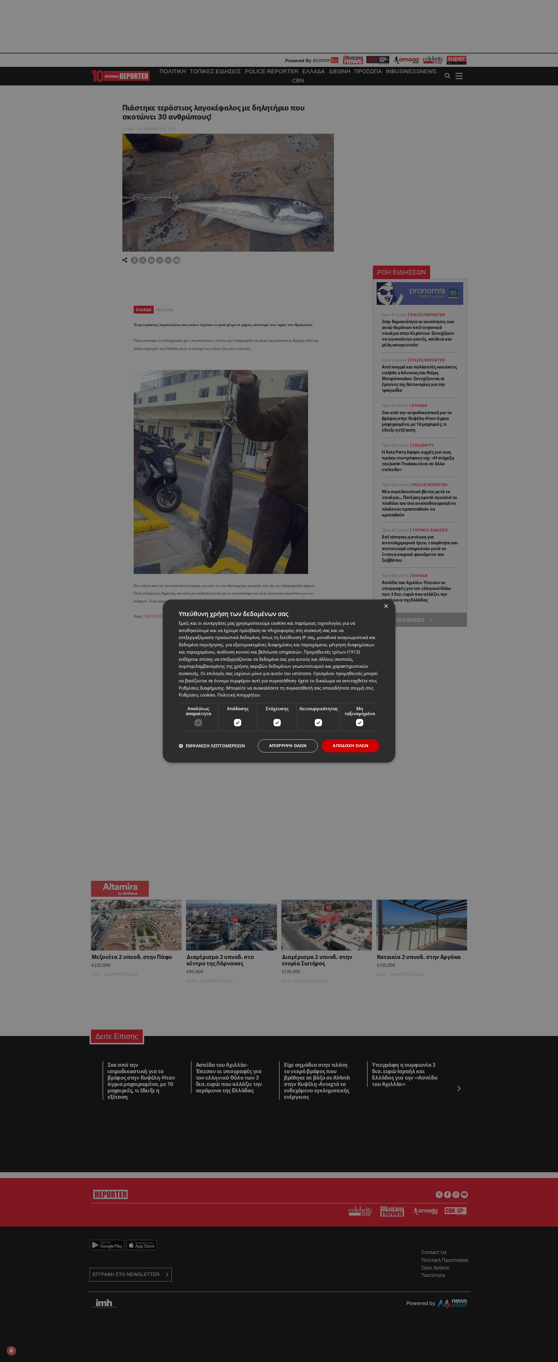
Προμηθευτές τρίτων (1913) (332, 652)
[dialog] (279, 681)
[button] (212, 746)
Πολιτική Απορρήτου (238, 695)
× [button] (386, 606)
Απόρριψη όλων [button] (287, 745)
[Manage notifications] (11, 1350)
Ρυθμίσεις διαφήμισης (201, 688)
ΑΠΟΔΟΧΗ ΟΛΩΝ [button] (350, 745)
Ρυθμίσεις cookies (197, 695)
